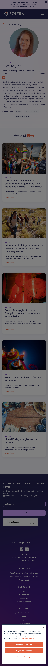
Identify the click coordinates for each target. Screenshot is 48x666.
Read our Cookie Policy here (28, 638)
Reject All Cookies (24, 651)
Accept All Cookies (24, 644)
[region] (24, 644)
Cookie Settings (24, 657)
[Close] (43, 627)
